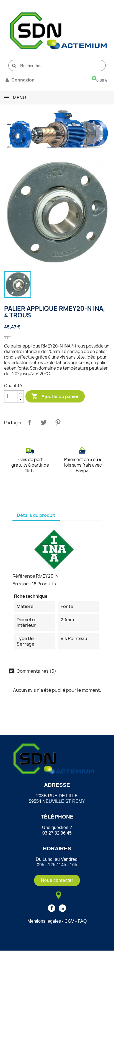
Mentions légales (44, 921)
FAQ (82, 921)
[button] (57, 880)
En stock (21, 583)
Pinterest (57, 422)
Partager (29, 422)
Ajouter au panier (55, 396)
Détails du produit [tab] (36, 515)
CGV (69, 921)
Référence (23, 576)
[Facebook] (51, 908)
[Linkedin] (62, 908)
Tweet (43, 422)
